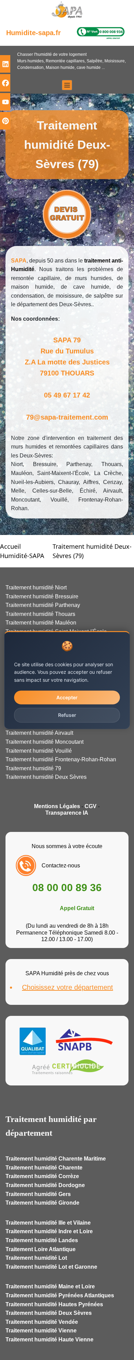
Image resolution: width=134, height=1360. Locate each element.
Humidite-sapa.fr (33, 33)
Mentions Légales (57, 806)
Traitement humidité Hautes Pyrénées (54, 1304)
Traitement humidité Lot (36, 1258)
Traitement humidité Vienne (41, 1330)
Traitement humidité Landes (41, 1240)
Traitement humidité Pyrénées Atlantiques (59, 1295)
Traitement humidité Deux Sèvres (48, 1313)
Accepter (67, 697)
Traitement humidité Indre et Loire (49, 1231)
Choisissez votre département (67, 987)
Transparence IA (66, 813)
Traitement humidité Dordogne (45, 1185)
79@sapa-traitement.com (67, 417)
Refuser (67, 715)
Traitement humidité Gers (38, 1194)
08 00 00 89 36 (67, 887)
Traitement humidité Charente (43, 1168)
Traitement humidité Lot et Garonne (51, 1267)
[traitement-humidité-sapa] (67, 11)
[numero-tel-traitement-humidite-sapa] (100, 32)
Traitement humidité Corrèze (42, 1176)
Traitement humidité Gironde (42, 1203)
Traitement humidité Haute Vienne (49, 1339)
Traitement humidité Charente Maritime (55, 1159)
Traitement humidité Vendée (41, 1322)
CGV (91, 806)
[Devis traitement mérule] (67, 214)
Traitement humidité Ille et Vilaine (48, 1223)
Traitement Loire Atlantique (40, 1249)
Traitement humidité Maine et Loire (50, 1286)
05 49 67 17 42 (67, 395)
